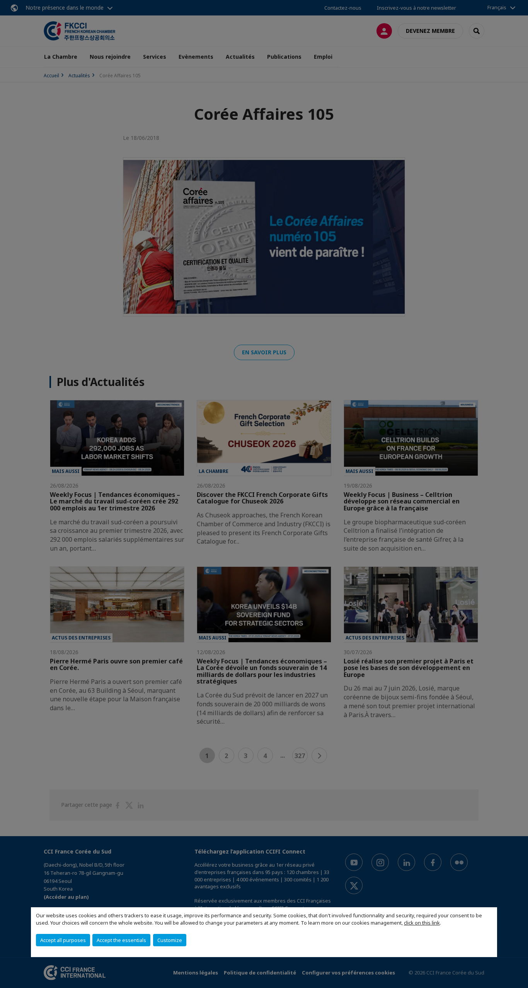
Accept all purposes (63, 940)
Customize (169, 940)
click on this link (422, 922)
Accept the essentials (121, 940)
